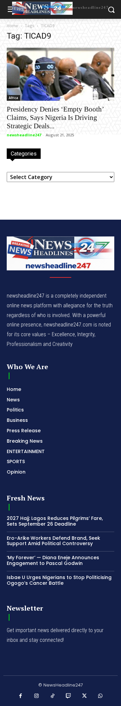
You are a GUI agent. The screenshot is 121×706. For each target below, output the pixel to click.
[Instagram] (36, 696)
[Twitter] (84, 696)
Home (12, 26)
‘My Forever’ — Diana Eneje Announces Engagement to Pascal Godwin (53, 560)
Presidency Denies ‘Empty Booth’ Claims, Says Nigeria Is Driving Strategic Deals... (55, 117)
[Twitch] (68, 696)
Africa (13, 97)
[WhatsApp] (100, 696)
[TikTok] (52, 696)
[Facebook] (20, 696)
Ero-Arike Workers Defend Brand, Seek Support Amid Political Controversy (53, 541)
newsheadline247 (24, 134)
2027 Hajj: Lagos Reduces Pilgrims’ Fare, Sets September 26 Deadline (55, 521)
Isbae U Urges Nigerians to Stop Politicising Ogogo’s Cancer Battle (59, 580)
